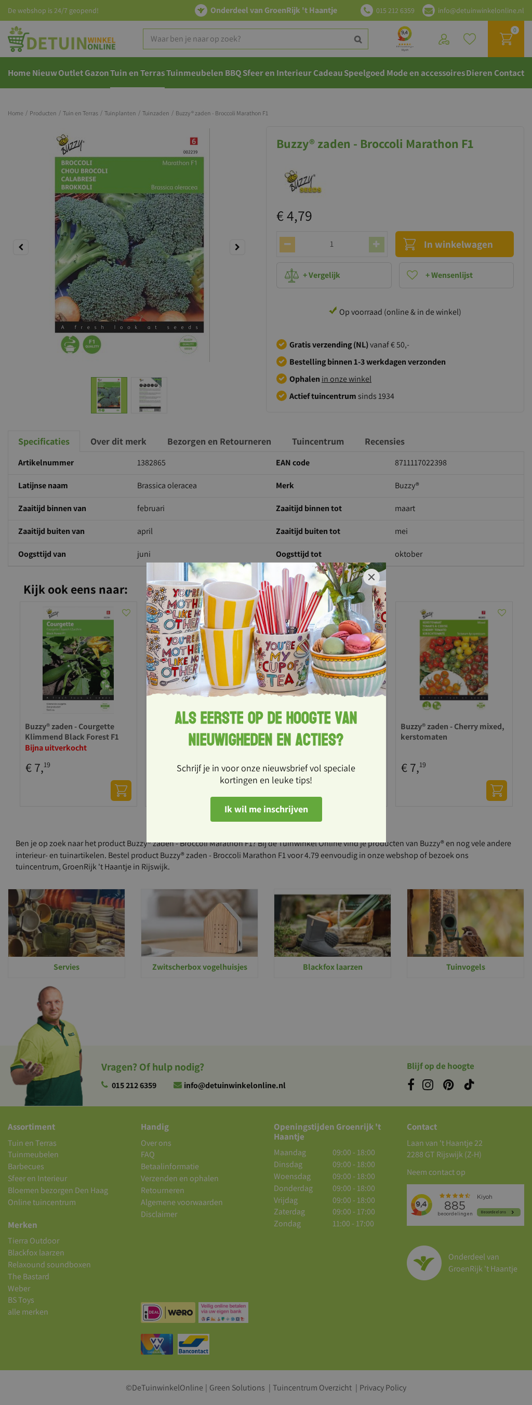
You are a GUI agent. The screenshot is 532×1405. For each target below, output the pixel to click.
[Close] (371, 577)
